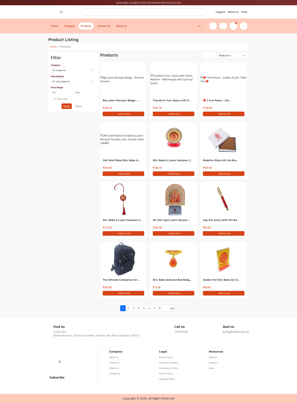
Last (172, 308)
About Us (233, 12)
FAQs (244, 12)
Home (53, 46)
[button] (200, 26)
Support (220, 12)
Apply (66, 106)
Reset (78, 106)
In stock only (60, 98)
